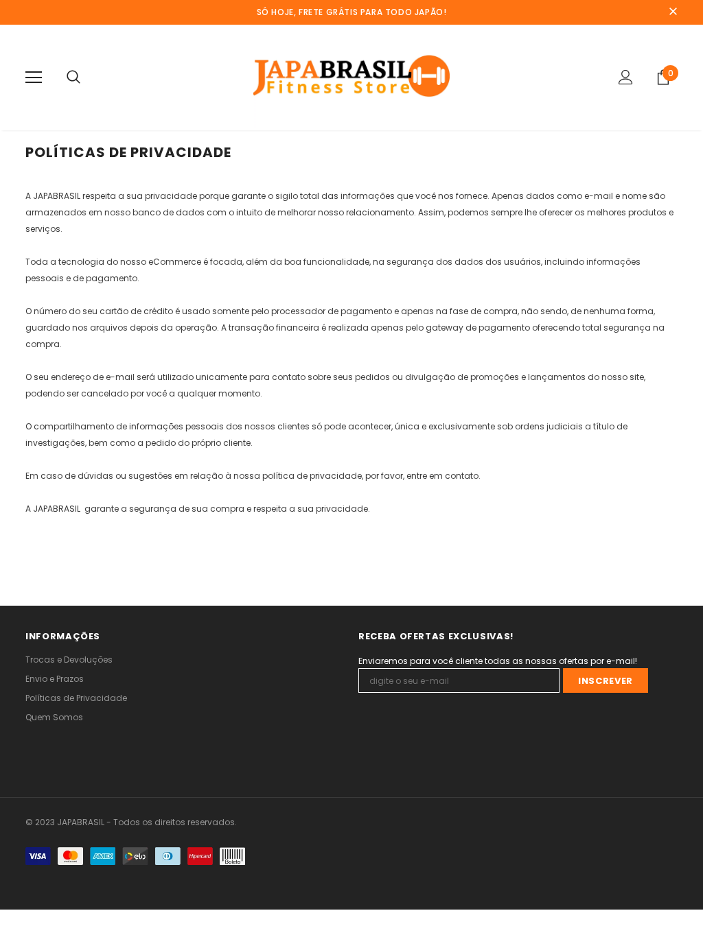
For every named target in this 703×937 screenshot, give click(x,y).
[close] (673, 12)
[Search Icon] (73, 77)
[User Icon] (626, 77)
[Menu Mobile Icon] (33, 77)
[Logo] (351, 76)
